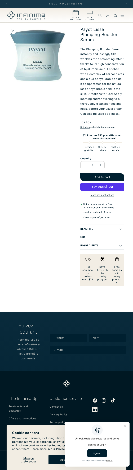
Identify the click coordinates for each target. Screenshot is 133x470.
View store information (96, 217)
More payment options (102, 195)
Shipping (85, 127)
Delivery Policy (59, 414)
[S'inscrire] (122, 350)
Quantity (85, 158)
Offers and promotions (22, 418)
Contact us (56, 406)
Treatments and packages (18, 408)
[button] (100, 15)
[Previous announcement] (7, 4)
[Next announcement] (126, 4)
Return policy (58, 422)
